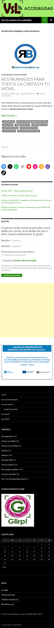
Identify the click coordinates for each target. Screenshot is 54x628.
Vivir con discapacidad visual (13, 479)
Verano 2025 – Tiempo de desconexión (17, 191)
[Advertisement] (27, 310)
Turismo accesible (8, 474)
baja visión (8, 124)
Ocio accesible (20, 75)
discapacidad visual (29, 128)
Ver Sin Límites (29, 94)
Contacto (5, 414)
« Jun (4, 567)
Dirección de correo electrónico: (18, 251)
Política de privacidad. (25, 260)
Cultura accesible (8, 441)
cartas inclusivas (10, 128)
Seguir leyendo (9, 115)
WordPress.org (7, 604)
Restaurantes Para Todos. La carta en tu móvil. (25, 83)
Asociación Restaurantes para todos (32, 121)
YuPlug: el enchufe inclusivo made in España (19, 195)
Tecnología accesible (9, 469)
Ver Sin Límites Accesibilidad (16, 20)
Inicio (3, 395)
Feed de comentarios (9, 599)
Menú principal (51, 20)
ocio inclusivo (9, 131)
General (4, 455)
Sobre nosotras (11, 409)
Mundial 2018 (7, 460)
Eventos (4, 450)
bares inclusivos (22, 124)
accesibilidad (9, 121)
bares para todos (40, 124)
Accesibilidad (7, 75)
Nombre (5, 240)
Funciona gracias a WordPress (11, 625)
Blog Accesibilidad (9, 400)
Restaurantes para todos (29, 131)
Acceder (4, 590)
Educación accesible (9, 446)
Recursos (5, 419)
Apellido (5, 246)
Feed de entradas (8, 595)
